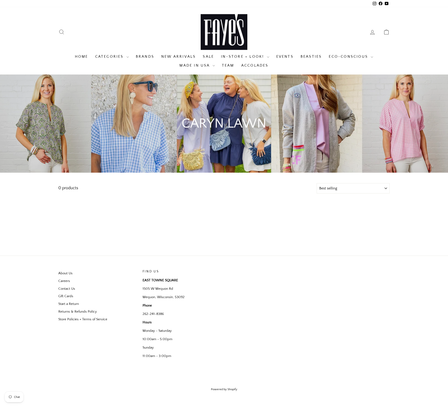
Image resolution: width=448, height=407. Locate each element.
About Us (65, 273)
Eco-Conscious (349, 56)
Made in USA (195, 65)
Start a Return (68, 304)
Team (228, 65)
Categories (110, 56)
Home (81, 56)
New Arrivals (178, 56)
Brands (145, 56)
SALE (208, 56)
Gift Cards (65, 296)
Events (285, 56)
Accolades (255, 65)
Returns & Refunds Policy (77, 312)
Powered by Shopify (224, 389)
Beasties (311, 56)
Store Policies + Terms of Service (82, 319)
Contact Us (66, 289)
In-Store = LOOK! (243, 56)
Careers (64, 281)
